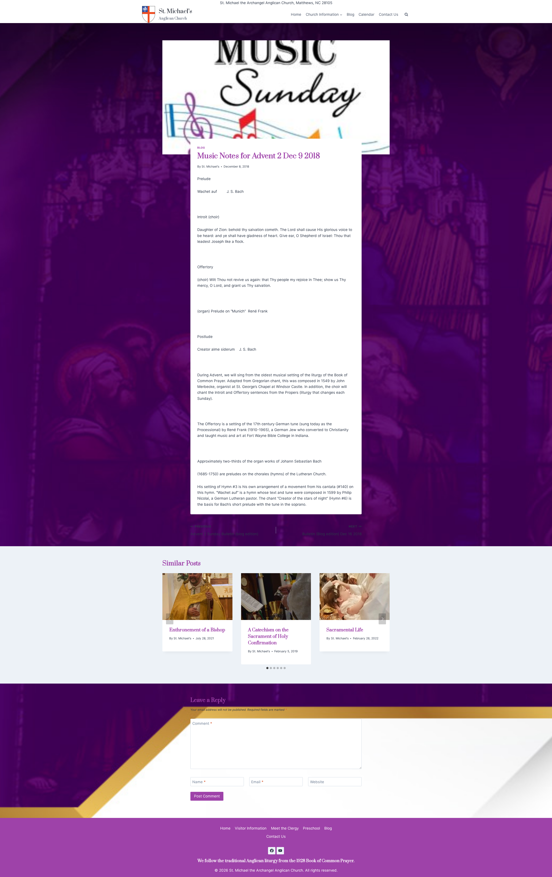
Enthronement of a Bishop (197, 630)
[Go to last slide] (169, 618)
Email (257, 782)
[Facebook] (271, 850)
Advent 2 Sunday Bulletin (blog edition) (224, 530)
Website (317, 782)
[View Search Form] (406, 14)
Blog (350, 14)
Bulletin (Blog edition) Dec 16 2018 (332, 530)
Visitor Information (251, 828)
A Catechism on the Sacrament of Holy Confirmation (268, 636)
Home (296, 14)
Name (199, 782)
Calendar (366, 14)
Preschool (311, 828)
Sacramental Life (344, 630)
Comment (202, 723)
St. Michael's (210, 166)
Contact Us (388, 14)
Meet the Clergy (285, 828)
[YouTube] (280, 850)
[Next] (382, 618)
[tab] (267, 668)
